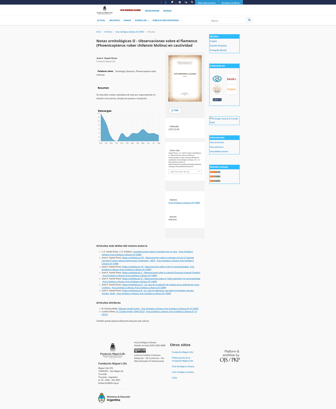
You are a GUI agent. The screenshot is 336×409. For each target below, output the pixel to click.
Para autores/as (217, 147)
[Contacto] (186, 2)
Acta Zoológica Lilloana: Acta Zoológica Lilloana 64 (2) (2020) (170, 309)
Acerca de (141, 20)
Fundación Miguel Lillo (182, 352)
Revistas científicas (231, 3)
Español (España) (218, 46)
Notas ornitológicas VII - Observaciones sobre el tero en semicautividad (155, 267)
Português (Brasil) (218, 50)
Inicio (98, 32)
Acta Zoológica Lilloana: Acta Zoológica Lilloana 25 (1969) (130, 276)
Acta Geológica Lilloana (183, 366)
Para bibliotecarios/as (219, 151)
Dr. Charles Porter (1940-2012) (130, 311)
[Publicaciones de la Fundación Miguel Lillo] (172, 2)
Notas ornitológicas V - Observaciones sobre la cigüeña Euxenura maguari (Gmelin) (161, 273)
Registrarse (152, 11)
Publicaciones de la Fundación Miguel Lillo (182, 359)
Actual (101, 20)
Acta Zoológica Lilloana (183, 372)
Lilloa (174, 378)
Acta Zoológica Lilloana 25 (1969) (130, 32)
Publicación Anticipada (166, 20)
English (213, 41)
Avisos (127, 20)
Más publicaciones (207, 3)
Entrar (167, 11)
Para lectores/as (217, 142)
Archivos (114, 20)
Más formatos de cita (180, 171)
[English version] (180, 2)
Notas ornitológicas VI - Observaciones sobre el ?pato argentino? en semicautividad (161, 279)
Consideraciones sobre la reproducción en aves (155, 252)
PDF (176, 110)
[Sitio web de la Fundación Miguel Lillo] (165, 2)
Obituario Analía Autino (129, 309)
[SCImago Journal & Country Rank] (224, 120)
